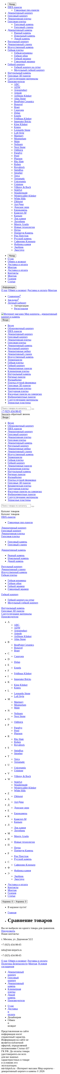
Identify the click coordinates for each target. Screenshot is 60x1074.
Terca (17, 175)
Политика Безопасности (14, 963)
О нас (11, 258)
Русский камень (23, 238)
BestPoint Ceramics (24, 101)
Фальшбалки (15, 379)
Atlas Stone (20, 98)
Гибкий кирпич (16, 64)
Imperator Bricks (22, 121)
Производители (16, 81)
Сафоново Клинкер (24, 241)
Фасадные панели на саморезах (25, 394)
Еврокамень (20, 210)
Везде (11, 325)
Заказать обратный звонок (15, 414)
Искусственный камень (20, 47)
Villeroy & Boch (22, 187)
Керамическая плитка (19, 388)
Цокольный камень (24, 35)
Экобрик (19, 247)
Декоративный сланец (20, 44)
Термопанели (15, 359)
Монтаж (12, 267)
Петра (17, 230)
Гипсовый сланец (23, 27)
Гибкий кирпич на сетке (27, 67)
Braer (17, 107)
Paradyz (18, 153)
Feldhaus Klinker (23, 118)
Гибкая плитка (16, 50)
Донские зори (21, 207)
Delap (17, 113)
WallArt (18, 190)
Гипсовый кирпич (18, 15)
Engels (17, 115)
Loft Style (19, 133)
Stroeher (18, 173)
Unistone (18, 184)
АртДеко (19, 204)
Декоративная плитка (19, 18)
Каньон (18, 215)
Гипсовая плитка (17, 21)
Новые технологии (24, 227)
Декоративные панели (20, 368)
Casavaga (19, 110)
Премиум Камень (23, 232)
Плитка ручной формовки (22, 382)
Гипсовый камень (23, 24)
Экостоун (19, 250)
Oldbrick (18, 150)
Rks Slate (19, 161)
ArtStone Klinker (23, 95)
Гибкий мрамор (22, 58)
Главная (12, 912)
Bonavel (18, 104)
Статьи (11, 281)
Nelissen (18, 144)
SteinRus (18, 170)
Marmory (19, 135)
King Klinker (21, 124)
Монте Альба (21, 224)
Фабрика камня (22, 244)
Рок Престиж (21, 235)
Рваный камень (22, 33)
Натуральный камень (19, 73)
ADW (17, 87)
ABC (17, 84)
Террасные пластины (19, 402)
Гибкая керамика (23, 53)
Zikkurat (18, 201)
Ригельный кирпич (18, 41)
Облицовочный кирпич (21, 328)
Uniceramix (20, 181)
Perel (16, 155)
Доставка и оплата (18, 264)
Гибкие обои (21, 55)
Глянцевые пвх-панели (26, 10)
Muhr (17, 141)
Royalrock (19, 167)
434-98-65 (11, 411)
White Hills (20, 198)
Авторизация (21, 305)
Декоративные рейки (19, 351)
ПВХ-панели (15, 7)
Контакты (13, 273)
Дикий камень (22, 38)
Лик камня (20, 218)
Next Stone (19, 147)
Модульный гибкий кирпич (29, 70)
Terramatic (19, 178)
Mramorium (20, 138)
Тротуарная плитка (18, 391)
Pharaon (18, 158)
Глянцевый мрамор (24, 61)
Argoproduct (20, 90)
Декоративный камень (20, 30)
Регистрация (21, 308)
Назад (12, 4)
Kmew (17, 127)
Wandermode (21, 193)
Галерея (12, 278)
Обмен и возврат (17, 261)
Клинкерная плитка (18, 371)
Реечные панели (16, 377)
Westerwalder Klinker (25, 195)
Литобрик (19, 221)
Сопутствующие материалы (23, 78)
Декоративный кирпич (20, 13)
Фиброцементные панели (22, 397)
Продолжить (8, 931)
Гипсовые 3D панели (19, 75)
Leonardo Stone (22, 130)
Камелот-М (20, 212)
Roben (17, 164)
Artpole (18, 93)
